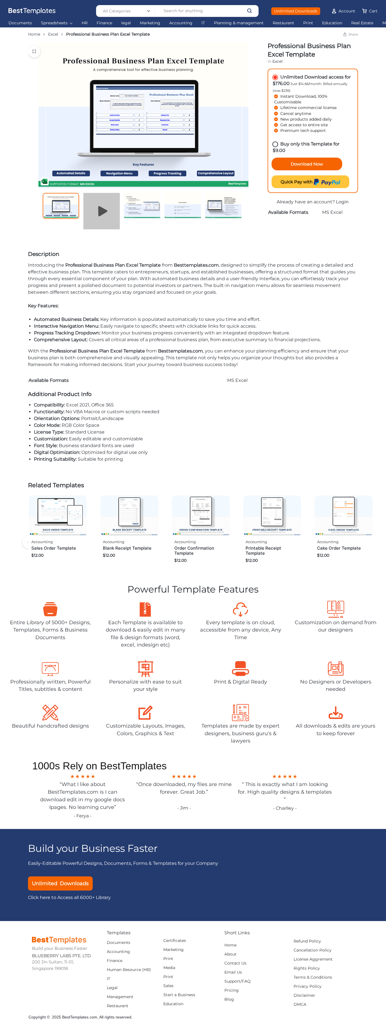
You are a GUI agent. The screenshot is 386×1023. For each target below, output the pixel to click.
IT (203, 23)
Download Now (307, 164)
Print (308, 23)
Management (120, 996)
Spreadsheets (54, 23)
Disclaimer (304, 995)
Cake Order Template (339, 548)
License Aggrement (313, 959)
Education (332, 23)
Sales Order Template (53, 548)
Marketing (150, 23)
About (230, 954)
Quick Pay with (297, 181)
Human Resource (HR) (129, 969)
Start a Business (179, 994)
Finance (104, 23)
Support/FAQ (237, 981)
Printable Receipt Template (263, 550)
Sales (168, 985)
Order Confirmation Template (194, 550)
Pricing (231, 990)
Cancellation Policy (312, 950)
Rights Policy (307, 968)
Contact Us (235, 963)
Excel (53, 34)
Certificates (174, 940)
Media (169, 967)
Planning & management (239, 23)
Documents (20, 23)
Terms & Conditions (313, 977)
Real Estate (362, 23)
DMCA (300, 1004)
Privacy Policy (308, 986)
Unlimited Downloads (295, 11)
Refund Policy (307, 941)
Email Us (233, 972)
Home (34, 34)
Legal (112, 987)
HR (85, 23)
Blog (229, 999)
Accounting (180, 23)
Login (342, 201)
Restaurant (283, 23)
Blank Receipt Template (127, 548)
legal (126, 23)
